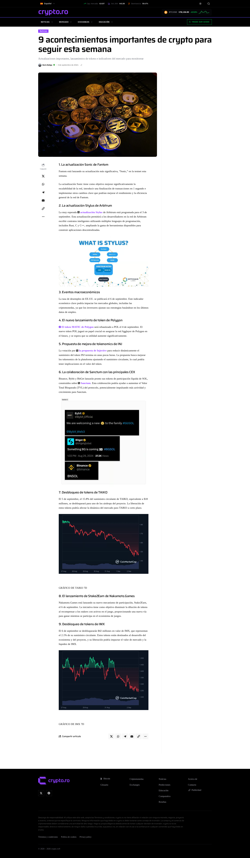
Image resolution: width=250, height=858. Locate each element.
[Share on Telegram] (43, 192)
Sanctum (86, 383)
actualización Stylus (91, 212)
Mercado (63, 21)
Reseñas (162, 802)
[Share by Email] (43, 200)
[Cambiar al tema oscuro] (200, 4)
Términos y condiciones (48, 837)
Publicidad (196, 790)
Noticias (45, 21)
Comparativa (164, 796)
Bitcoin (106, 778)
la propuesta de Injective (93, 350)
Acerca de (192, 779)
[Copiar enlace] (43, 208)
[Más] (43, 216)
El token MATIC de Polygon (78, 326)
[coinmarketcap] (49, 793)
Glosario (104, 785)
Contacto (192, 785)
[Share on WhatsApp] (43, 184)
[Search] (208, 3)
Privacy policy (85, 837)
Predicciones (164, 785)
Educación (104, 21)
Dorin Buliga (47, 65)
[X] (41, 793)
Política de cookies (68, 837)
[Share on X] (43, 176)
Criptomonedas (137, 779)
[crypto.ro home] (53, 12)
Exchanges (83, 21)
